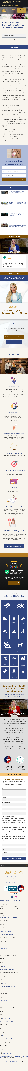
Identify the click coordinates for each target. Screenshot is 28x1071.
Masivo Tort (16, 908)
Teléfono (4, 806)
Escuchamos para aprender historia (14, 434)
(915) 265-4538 (7, 1018)
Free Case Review (22, 10)
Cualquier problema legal (14, 453)
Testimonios (2, 906)
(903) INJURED (14, 5)
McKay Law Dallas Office (6, 934)
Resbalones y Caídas (7, 651)
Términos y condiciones (5, 1056)
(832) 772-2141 (7, 983)
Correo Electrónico (6, 802)
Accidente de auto (20, 612)
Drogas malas (5, 676)
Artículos (2, 911)
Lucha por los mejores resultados (14, 471)
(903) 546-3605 (7, 1053)
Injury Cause (16, 902)
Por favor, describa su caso (7, 788)
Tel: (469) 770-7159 (6, 949)
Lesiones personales (7, 612)
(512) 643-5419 (7, 1035)
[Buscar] (26, 865)
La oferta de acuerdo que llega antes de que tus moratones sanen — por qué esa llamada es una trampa (17, 214)
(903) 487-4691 (7, 966)
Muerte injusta (23, 676)
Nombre (4, 797)
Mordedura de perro (20, 651)
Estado (3, 847)
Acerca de (2, 902)
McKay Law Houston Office (7, 969)
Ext (2, 811)
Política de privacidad (15, 1056)
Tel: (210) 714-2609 (6, 1001)
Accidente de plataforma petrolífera (22, 664)
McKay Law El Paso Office (6, 1004)
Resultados (2, 908)
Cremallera (4, 852)
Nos (14, 413)
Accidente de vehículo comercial (14, 624)
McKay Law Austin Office (6, 1021)
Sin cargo (14, 488)
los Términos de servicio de (14, 1061)
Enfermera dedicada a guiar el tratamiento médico (14, 531)
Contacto (2, 915)
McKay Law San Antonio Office (7, 986)
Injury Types (16, 904)
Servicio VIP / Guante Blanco (14, 387)
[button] (14, 246)
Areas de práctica (3, 904)
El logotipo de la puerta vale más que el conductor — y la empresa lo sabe (16, 192)
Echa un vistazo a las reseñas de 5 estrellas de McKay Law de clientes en (14, 578)
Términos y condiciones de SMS (8, 816)
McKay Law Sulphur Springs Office (8, 917)
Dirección (4, 843)
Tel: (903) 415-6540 (6, 931)
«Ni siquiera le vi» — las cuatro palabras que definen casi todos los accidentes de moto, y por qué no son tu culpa (17, 203)
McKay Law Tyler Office (6, 952)
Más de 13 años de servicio (14, 507)
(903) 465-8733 (6, 782)
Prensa (1, 913)
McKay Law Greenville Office (7, 1038)
